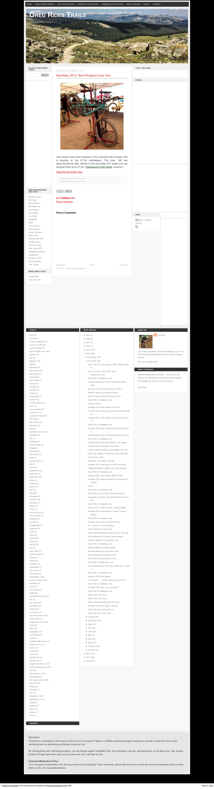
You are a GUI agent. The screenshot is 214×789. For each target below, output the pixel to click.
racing (32, 593)
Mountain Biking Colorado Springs (101, 548)
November (92, 361)
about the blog (35, 348)
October (91, 617)
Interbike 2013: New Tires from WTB (103, 587)
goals (31, 458)
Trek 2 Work (34, 265)
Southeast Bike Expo (38, 641)
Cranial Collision (36, 403)
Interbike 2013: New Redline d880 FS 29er (105, 476)
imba (31, 493)
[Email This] (58, 191)
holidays (33, 483)
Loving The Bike (35, 232)
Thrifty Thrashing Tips (38, 667)
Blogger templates (11, 786)
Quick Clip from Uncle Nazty (99, 613)
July (89, 628)
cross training (35, 409)
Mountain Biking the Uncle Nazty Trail (103, 540)
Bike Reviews (34, 203)
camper (32, 384)
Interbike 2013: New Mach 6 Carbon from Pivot (107, 465)
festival (32, 448)
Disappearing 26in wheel (99, 166)
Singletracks (34, 255)
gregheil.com (34, 471)
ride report (33, 603)
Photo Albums (133, 4)
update (32, 703)
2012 (88, 654)
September (92, 621)
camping (33, 387)
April (89, 639)
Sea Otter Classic (36, 616)
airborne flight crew (37, 351)
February (92, 646)
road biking (34, 606)
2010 (88, 661)
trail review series (36, 680)
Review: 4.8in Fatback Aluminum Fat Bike (105, 389)
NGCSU (33, 545)
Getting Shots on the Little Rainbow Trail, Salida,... (108, 443)
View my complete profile (148, 362)
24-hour (32, 338)
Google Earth (35, 461)
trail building (34, 677)
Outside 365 (33, 277)
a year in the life (36, 345)
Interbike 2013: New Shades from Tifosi (104, 407)
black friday (34, 380)
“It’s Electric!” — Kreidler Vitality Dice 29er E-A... (107, 580)
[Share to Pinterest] (70, 191)
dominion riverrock (37, 432)
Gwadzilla (32, 219)
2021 (88, 335)
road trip (33, 609)
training (32, 686)
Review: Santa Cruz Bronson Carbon (103, 393)
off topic (32, 558)
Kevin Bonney (34, 229)
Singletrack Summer (37, 252)
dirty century (34, 422)
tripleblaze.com (35, 699)
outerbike (33, 564)
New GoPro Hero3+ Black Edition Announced (106, 493)
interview (33, 503)
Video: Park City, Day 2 (97, 598)
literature (33, 519)
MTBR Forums (35, 242)
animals (32, 355)
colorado (33, 390)
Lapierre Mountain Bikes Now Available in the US (107, 450)
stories (32, 648)
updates (32, 706)
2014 (88, 350)
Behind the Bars (35, 197)
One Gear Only (35, 245)
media (32, 532)
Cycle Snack (34, 210)
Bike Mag (32, 200)
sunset (32, 654)
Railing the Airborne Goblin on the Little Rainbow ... (108, 468)
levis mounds (35, 516)
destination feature (37, 416)
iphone (32, 506)
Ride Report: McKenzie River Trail (102, 559)
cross (32, 406)
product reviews (36, 580)
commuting (34, 396)
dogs (31, 429)
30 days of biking (36, 342)
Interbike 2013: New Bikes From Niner (103, 446)
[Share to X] (64, 191)
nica (31, 548)
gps (31, 464)
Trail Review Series (44, 4)
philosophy (34, 574)
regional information (37, 596)
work (31, 715)
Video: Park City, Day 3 (97, 595)
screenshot (34, 612)
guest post (33, 477)
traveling (33, 690)
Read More (142, 387)
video (31, 709)
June (90, 632)
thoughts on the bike (37, 664)
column (32, 393)
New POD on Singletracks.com (100, 562)
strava (32, 651)
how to (32, 487)
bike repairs (34, 371)
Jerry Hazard (34, 226)
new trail (33, 538)
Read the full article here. (69, 171)
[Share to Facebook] (67, 191)
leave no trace (35, 512)
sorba (32, 638)
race (31, 586)
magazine (33, 529)
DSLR (90, 486)
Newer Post (60, 265)
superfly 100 (34, 657)
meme (32, 535)
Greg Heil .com (35, 280)
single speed (34, 619)
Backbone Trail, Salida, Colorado (101, 461)
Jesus (32, 509)
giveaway (33, 454)
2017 (88, 342)
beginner (33, 361)
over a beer (34, 570)
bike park (33, 367)
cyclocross (34, 412)
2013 (31, 335)
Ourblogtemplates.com (56, 786)
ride (31, 599)
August (91, 624)
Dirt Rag (33, 419)
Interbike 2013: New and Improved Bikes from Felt (108, 435)
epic (31, 438)
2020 (88, 339)
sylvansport (34, 661)
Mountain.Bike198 (36, 239)
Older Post (123, 265)
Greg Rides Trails (57, 15)
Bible (31, 364)
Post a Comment (64, 201)
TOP (211, 786)
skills (31, 628)
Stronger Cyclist (35, 258)
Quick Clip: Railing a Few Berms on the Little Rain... (109, 454)
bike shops (34, 374)
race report (34, 590)
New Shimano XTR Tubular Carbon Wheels (105, 537)
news (31, 541)
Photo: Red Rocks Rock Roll (99, 529)
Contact (157, 4)
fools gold (33, 451)
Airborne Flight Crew (112, 4)
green (32, 467)
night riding (34, 551)
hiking (32, 480)
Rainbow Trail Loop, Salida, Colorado (103, 606)
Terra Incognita (35, 261)
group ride (33, 474)
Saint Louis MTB (35, 248)
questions (33, 583)
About (146, 4)
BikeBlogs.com (35, 206)
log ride (32, 522)
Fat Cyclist (33, 216)
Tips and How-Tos (66, 4)
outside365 (34, 567)
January (91, 650)
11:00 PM (81, 179)
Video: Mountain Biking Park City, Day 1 (104, 602)
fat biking (33, 442)
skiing (32, 625)
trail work (33, 683)
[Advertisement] (39, 133)
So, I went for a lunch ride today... (101, 525)
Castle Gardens (94, 404)
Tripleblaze (34, 696)
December (92, 357)
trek (31, 693)
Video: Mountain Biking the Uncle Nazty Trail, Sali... (108, 533)
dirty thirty (33, 425)
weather (32, 712)
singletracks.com (80, 181)
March (90, 643)
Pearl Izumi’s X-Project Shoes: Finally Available (107, 508)
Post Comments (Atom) (76, 268)
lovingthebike (34, 525)
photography (34, 577)
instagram (33, 496)
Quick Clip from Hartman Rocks (101, 609)
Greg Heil (161, 335)
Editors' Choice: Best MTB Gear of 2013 (104, 396)
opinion (32, 561)
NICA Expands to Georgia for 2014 (102, 555)
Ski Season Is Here (96, 457)
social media (34, 635)
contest (32, 400)
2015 (88, 346)
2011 (88, 657)
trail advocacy (35, 673)
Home (29, 4)
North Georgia (35, 554)
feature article (35, 445)
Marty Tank (33, 235)
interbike (69, 181)
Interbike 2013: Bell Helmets (99, 576)
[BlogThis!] (61, 191)
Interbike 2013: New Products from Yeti (83, 75)
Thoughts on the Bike (88, 4)
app (31, 358)
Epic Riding (33, 213)
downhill (32, 435)
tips (31, 670)
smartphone (34, 632)
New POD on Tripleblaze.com (100, 378)
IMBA (31, 223)
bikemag (33, 377)
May (90, 635)
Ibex (31, 490)
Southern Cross (36, 645)
